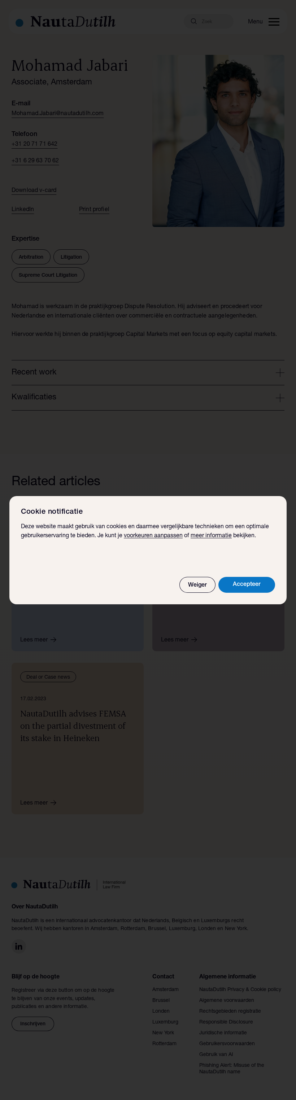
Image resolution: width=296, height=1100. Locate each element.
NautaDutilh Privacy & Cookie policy (240, 989)
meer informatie (211, 536)
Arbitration (31, 257)
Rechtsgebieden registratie (230, 1011)
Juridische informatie (223, 1033)
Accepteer (247, 585)
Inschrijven (32, 1024)
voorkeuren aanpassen (153, 536)
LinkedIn (23, 210)
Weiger (197, 585)
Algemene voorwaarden (226, 1000)
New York (163, 1033)
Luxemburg (165, 1022)
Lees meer (34, 640)
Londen (161, 1011)
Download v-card (34, 191)
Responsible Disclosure (226, 1022)
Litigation (71, 257)
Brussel (161, 1000)
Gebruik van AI (216, 1054)
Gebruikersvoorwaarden (227, 1044)
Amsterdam (165, 989)
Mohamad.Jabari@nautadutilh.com (58, 114)
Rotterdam (164, 1044)
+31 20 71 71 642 (34, 145)
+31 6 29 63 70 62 (35, 161)
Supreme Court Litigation (48, 275)
